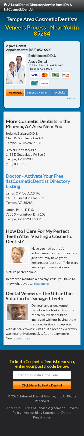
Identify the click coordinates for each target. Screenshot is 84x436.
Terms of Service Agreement (44, 408)
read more (41, 283)
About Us (13, 408)
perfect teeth (53, 262)
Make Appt (15, 92)
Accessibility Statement (41, 412)
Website (60, 92)
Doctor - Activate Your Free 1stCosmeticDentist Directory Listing (38, 181)
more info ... (72, 98)
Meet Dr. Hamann (38, 92)
